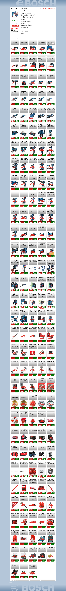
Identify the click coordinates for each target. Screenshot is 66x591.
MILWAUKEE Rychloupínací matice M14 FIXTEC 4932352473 (42, 463)
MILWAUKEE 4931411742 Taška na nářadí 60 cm (24, 446)
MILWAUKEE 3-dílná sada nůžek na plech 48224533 (23, 412)
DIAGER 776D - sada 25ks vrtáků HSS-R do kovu (50, 328)
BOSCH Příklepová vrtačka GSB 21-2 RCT (50, 57)
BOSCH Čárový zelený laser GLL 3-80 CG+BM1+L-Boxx (42, 294)
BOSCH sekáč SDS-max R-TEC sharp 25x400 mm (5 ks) (24, 361)
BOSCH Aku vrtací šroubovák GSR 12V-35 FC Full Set (15, 159)
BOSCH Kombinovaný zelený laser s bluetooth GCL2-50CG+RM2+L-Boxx (51, 277)
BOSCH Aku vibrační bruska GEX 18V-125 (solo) (15, 261)
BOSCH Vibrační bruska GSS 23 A (15, 125)
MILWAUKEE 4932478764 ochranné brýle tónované (23, 531)
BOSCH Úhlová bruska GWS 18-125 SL (50, 74)
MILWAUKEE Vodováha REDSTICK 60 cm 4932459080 (15, 480)
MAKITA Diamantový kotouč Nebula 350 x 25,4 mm (15, 396)
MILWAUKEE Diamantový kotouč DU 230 (50, 379)
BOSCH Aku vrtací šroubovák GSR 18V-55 (42, 159)
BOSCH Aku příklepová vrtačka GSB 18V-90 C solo (33, 192)
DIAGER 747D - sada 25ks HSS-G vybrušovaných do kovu (23, 345)
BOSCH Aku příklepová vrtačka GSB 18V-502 (50, 192)
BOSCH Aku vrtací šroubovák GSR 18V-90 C (15, 176)
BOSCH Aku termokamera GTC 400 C (24, 260)
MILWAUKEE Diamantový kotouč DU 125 (42, 379)
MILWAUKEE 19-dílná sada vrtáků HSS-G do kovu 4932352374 (32, 345)
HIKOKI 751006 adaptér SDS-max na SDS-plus (33, 328)
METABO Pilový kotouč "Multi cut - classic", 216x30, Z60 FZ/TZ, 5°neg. (42, 396)
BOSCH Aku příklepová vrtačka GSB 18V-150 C (24, 209)
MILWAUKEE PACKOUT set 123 (33, 412)
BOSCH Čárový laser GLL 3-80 (23, 294)
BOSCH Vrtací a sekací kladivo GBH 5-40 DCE (50, 40)
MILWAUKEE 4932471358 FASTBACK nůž (51, 497)
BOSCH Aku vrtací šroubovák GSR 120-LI (32, 142)
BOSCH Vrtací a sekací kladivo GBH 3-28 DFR (41, 40)
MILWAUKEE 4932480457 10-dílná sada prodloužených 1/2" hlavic (15, 531)
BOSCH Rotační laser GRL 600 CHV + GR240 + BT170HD (15, 311)
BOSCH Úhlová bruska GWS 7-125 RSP (32, 74)
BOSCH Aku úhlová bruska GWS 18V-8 (24, 226)
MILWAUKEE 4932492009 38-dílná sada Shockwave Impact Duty (24, 514)
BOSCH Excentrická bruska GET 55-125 (42, 108)
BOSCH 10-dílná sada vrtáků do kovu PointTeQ (50, 362)
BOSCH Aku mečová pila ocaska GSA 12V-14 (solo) (41, 226)
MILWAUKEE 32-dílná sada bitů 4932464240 (23, 480)
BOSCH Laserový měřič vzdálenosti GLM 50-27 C (42, 311)
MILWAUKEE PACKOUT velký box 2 (42, 412)
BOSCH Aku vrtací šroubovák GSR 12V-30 (42, 142)
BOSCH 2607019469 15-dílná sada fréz (24, 564)
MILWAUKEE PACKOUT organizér (50, 412)
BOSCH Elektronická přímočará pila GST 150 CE (15, 142)
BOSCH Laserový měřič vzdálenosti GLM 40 (33, 311)
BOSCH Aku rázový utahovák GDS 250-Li (32, 209)
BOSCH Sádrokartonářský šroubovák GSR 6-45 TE (33, 58)
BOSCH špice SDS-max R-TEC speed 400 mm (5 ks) (42, 362)
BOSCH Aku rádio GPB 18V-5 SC (15, 277)
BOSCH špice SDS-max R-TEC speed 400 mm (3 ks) (33, 362)
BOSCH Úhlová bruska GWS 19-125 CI (15, 91)
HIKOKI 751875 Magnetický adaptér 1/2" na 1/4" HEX (33, 547)
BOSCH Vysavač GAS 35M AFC (23, 74)
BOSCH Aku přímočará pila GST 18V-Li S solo (15, 243)
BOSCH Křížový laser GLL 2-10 (23, 311)
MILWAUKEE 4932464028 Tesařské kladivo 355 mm (50, 480)
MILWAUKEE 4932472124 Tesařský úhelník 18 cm (14, 497)
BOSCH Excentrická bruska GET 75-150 (50, 108)
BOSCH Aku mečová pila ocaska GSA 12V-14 (33, 226)
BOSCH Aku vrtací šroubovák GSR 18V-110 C (33, 176)
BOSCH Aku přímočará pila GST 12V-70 (50, 226)
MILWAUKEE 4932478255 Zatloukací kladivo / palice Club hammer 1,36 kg (23, 497)
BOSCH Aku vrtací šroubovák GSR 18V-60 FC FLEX (50, 159)
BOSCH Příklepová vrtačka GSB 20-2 (42, 57)
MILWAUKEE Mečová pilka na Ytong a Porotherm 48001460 (24, 463)
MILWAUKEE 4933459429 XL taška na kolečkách (15, 446)
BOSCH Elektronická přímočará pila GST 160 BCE (24, 142)
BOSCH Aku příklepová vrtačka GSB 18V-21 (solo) (15, 192)
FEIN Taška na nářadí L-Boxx (42, 446)
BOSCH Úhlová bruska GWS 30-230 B (24, 108)
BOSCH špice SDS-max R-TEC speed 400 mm (24, 328)
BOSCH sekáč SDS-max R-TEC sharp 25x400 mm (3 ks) (15, 361)
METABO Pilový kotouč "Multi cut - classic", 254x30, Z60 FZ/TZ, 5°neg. (51, 396)
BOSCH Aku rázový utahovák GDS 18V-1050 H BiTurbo (50, 210)
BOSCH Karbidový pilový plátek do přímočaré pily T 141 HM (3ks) (14, 463)
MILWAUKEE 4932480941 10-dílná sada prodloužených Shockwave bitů (33, 514)
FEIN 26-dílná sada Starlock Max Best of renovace (33, 564)
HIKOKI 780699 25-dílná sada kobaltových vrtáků (33, 378)
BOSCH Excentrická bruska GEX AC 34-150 (32, 108)
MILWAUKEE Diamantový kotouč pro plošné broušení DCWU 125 (33, 396)
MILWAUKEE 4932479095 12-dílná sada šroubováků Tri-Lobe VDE (15, 514)
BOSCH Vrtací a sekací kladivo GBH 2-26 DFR (15, 40)
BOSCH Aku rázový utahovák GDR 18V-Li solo (14, 227)
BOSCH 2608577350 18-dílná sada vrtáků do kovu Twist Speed (15, 379)
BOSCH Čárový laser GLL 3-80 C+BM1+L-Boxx (32, 294)
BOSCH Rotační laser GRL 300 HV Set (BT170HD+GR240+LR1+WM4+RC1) (52, 294)
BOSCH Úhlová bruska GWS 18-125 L (41, 74)
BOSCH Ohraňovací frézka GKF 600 (50, 125)
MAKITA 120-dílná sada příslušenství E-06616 (42, 531)
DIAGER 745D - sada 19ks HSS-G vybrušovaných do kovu (15, 345)
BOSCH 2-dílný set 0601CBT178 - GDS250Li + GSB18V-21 (41, 261)
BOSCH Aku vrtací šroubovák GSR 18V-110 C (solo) (23, 176)
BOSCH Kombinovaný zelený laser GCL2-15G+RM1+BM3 (33, 277)
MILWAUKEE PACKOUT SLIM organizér (15, 429)
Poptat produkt (15, 25)
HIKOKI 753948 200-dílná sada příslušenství (24, 547)
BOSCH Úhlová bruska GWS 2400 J (50, 91)
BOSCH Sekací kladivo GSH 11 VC (24, 57)
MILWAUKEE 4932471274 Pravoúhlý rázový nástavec (33, 480)
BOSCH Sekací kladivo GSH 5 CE (15, 57)
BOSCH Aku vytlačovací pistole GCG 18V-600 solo (32, 260)
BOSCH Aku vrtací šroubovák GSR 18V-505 (33, 159)
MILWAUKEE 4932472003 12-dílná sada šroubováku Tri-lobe (42, 480)
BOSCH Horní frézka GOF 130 (41, 125)
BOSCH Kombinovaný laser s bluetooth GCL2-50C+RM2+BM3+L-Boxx (42, 277)
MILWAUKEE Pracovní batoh (50, 429)
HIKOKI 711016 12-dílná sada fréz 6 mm (51, 547)
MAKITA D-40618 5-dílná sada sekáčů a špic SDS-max (51, 344)
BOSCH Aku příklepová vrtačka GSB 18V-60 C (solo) (24, 192)
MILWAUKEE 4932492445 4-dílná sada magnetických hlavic (51, 514)
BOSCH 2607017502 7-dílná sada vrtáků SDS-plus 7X (24, 378)
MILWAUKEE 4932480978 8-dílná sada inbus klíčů (42, 514)
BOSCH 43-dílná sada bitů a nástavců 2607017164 (15, 564)
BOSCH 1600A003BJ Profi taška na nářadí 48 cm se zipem (32, 446)
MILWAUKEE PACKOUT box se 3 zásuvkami (42, 429)
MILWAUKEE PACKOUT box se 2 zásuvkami (33, 429)
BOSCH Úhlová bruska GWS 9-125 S (32, 91)
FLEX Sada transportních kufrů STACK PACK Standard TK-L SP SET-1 (51, 446)
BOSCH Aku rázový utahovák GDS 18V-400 (41, 209)
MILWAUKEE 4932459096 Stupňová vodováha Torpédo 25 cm (33, 497)
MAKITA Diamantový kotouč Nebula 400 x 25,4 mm (23, 396)
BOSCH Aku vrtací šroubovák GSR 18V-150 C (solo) (41, 176)
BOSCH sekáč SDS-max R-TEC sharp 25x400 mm (15, 328)
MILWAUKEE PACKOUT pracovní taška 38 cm (24, 429)
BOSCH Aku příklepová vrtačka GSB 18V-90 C (42, 192)
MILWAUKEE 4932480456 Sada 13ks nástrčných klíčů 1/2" (42, 497)
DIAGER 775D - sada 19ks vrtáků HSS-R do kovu (41, 328)
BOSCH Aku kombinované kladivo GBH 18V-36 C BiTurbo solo (41, 244)
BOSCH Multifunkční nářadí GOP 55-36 (23, 277)
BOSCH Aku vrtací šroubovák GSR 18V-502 (24, 159)
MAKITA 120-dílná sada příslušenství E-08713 (50, 531)
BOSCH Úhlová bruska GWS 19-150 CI (15, 108)
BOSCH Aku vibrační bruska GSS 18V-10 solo (51, 243)
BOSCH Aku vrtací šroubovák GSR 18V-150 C (51, 176)
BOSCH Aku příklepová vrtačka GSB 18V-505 (15, 209)
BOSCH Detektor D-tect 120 (50, 311)
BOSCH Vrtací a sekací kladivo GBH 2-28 (32, 40)
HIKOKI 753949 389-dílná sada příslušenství (15, 547)
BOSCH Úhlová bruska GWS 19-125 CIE (24, 91)
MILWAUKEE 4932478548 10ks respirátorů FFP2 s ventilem (32, 531)
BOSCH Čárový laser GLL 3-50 (15, 294)
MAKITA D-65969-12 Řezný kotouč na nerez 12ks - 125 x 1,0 (15, 413)
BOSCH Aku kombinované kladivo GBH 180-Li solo (23, 244)
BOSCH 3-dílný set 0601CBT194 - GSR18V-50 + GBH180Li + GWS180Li (51, 261)
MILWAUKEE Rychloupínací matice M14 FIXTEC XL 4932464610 (50, 463)
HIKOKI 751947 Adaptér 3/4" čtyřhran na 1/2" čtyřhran (42, 547)
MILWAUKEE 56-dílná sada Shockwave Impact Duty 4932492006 (32, 463)
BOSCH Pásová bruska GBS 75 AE (24, 125)
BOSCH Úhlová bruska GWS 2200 (41, 91)
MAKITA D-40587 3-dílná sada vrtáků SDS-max (42, 345)
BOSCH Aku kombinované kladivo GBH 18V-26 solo (32, 244)
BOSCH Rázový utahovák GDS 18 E (15, 74)
